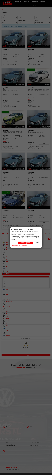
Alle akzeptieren (22, 242)
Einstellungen (37, 242)
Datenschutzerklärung (16, 245)
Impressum (24, 245)
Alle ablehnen (29, 242)
